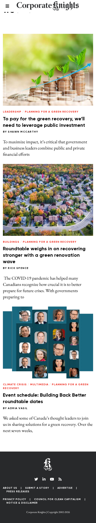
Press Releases (17, 491)
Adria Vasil (18, 408)
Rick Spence (18, 268)
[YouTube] (52, 479)
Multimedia (39, 384)
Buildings (11, 242)
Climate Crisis (15, 384)
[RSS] (60, 479)
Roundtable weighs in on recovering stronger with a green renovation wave (44, 255)
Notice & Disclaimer (22, 503)
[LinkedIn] (44, 479)
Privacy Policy (14, 499)
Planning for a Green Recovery (51, 112)
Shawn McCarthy (23, 132)
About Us (10, 488)
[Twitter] (36, 479)
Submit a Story (37, 488)
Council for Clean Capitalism (57, 499)
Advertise (65, 488)
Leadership (12, 112)
